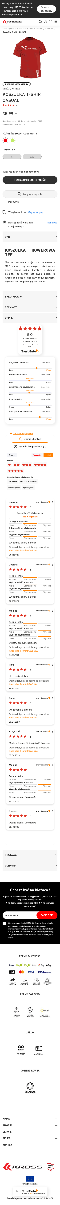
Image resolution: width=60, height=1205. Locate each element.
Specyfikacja (13, 296)
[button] (10, 105)
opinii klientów (30, 340)
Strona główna (9, 28)
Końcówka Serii (26, 28)
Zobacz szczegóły (46, 8)
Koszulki (49, 28)
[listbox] (30, 156)
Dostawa (11, 855)
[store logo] (12, 21)
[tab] (30, 236)
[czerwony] (5, 140)
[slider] (30, 523)
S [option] (12, 156)
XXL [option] (32, 156)
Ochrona (10, 865)
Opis (7, 236)
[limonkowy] (12, 140)
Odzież (39, 28)
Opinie (9, 317)
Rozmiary (11, 307)
